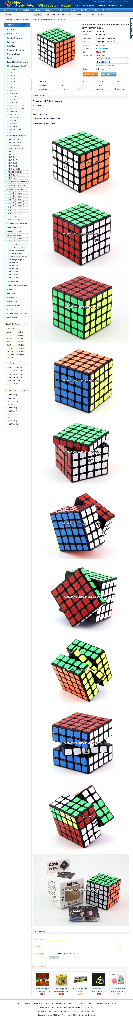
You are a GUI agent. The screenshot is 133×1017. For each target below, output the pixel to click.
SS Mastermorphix (14, 129)
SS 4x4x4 (11, 75)
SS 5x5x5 (11, 78)
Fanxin (9, 58)
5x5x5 (9, 338)
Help (122, 5)
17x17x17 (10, 358)
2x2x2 (20, 332)
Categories (49, 10)
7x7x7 (9, 342)
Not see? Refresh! (69, 954)
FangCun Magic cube (15, 38)
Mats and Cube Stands (15, 50)
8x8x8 (20, 342)
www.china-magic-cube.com (67, 1007)
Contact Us (92, 5)
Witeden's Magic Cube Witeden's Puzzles (22, 189)
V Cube (9, 289)
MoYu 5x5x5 (61, 20)
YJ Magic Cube (12, 281)
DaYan (64, 14)
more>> (26, 390)
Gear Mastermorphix (15, 254)
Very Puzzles (12, 309)
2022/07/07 (12, 424)
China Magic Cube (21, 20)
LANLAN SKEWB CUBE (16, 239)
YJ (84, 14)
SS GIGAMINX (13, 126)
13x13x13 (10, 351)
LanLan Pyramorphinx (16, 260)
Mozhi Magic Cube (14, 305)
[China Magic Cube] (20, 7)
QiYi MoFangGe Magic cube (17, 34)
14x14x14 (21, 351)
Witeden (101, 14)
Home (8, 10)
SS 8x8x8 (11, 87)
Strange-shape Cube (15, 148)
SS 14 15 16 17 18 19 (16, 105)
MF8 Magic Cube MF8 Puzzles (18, 181)
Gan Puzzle (11, 42)
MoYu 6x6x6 (12, 163)
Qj (87, 14)
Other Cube (11, 293)
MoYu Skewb (13, 175)
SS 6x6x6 (11, 81)
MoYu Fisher (12, 178)
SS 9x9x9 (11, 90)
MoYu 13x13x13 (14, 169)
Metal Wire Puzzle (13, 54)
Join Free (125, 1)
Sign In (118, 1)
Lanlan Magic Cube (14, 235)
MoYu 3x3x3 (12, 154)
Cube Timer (11, 46)
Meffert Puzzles (13, 301)
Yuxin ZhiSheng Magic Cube (17, 285)
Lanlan (70, 14)
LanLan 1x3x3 (13, 272)
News (73, 10)
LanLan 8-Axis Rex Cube (17, 248)
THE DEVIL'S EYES (15, 172)
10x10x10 (21, 345)
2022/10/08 (12, 398)
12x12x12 (21, 348)
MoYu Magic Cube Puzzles (42, 20)
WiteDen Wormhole (15, 214)
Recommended (22, 10)
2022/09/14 (12, 405)
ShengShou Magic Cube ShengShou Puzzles (23, 66)
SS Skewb (12, 120)
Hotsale (37, 10)
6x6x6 (20, 338)
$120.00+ (15, 384)
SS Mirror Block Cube (16, 108)
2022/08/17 (12, 411)
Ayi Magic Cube (13, 297)
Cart (96, 10)
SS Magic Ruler (13, 117)
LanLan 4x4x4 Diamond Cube (19, 245)
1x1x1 (9, 332)
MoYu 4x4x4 (12, 157)
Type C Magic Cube (14, 227)
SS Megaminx (13, 114)
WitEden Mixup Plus (15, 208)
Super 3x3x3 (12, 217)
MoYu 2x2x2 (12, 151)
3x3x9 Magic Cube (15, 199)
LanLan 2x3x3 (13, 266)
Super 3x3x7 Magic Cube (17, 202)
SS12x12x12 (13, 99)
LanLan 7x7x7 (13, 269)
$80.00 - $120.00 (18, 381)
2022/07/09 (12, 421)
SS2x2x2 (11, 70)
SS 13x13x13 (13, 102)
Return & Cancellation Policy (106, 1003)
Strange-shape (12, 329)
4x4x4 (20, 335)
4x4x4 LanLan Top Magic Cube (19, 242)
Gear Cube (11, 30)
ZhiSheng (78, 14)
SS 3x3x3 (11, 73)
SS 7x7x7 (11, 84)
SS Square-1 (13, 123)
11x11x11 (10, 348)
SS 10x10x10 (13, 93)
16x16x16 (21, 355)
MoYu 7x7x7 (12, 166)
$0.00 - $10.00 (17, 368)
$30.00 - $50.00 (17, 374)
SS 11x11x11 (13, 96)
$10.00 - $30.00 (17, 371)
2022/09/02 (12, 408)
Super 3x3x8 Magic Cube (17, 205)
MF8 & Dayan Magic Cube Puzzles (19, 185)
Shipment (113, 5)
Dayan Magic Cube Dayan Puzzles (19, 62)
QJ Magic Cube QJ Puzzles (17, 223)
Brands (62, 10)
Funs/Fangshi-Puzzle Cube (17, 313)
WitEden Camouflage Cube (18, 211)
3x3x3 (9, 335)
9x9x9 (9, 345)
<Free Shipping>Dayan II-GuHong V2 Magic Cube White (61, 991)
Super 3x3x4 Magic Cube (17, 196)
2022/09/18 (12, 401)
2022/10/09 (12, 395)
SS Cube (11, 132)
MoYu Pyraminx (13, 139)
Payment (103, 5)
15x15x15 (10, 355)
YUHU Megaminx (14, 145)
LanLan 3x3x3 (13, 278)
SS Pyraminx (13, 111)
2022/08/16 (12, 414)
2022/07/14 (12, 418)
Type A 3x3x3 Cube (14, 231)
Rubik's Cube (12, 317)
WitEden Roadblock (15, 220)
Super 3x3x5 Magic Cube (17, 193)
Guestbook (84, 10)
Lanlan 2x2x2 (13, 275)
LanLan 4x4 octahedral (16, 251)
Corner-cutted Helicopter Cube (19, 257)
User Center (108, 10)
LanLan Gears (13, 263)
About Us (81, 5)
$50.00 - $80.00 (17, 377)
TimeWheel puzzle (15, 142)
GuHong (93, 14)
